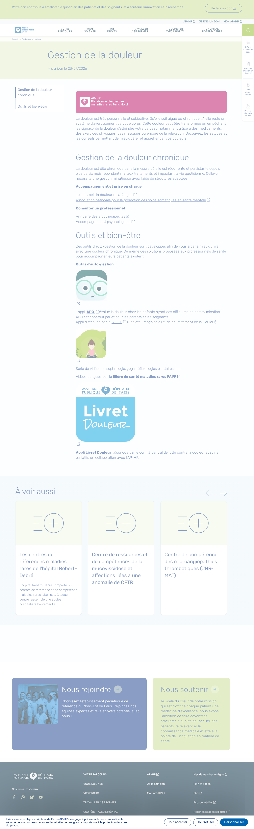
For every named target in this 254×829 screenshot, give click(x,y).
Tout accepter (177, 822)
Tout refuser (205, 822)
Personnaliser (234, 822)
